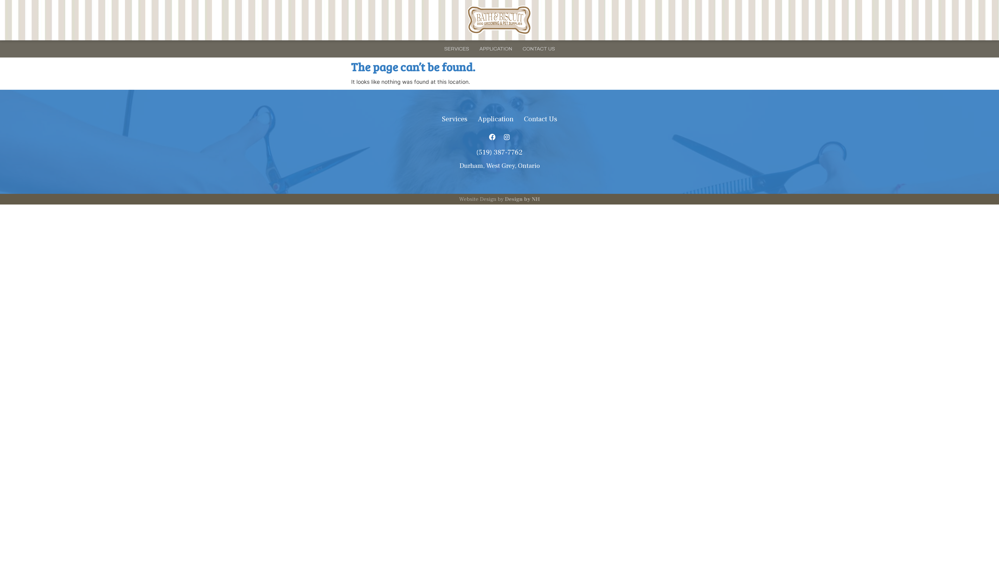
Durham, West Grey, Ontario (499, 166)
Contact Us (539, 49)
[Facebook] (492, 136)
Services (456, 49)
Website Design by (499, 199)
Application (495, 49)
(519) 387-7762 (499, 152)
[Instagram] (506, 136)
